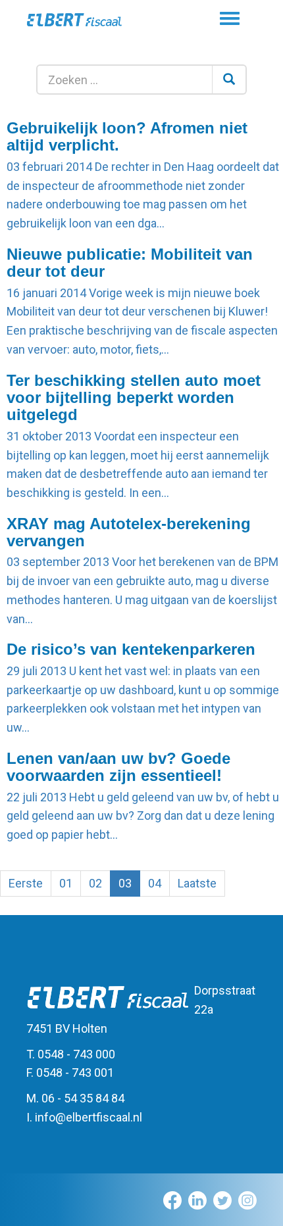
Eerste (26, 883)
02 (95, 883)
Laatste (197, 883)
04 (154, 883)
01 (65, 883)
